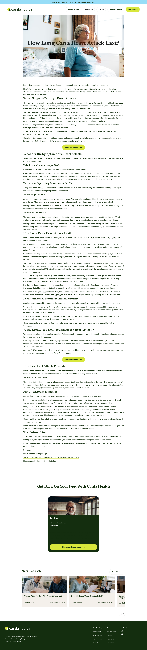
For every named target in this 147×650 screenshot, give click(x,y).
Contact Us (110, 643)
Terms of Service (10, 639)
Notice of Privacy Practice (13, 641)
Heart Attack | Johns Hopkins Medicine (39, 461)
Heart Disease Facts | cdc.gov (35, 454)
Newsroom (110, 639)
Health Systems (111, 631)
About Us (95, 643)
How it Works (97, 631)
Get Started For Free (73, 147)
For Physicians (97, 639)
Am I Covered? (97, 635)
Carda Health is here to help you (91, 425)
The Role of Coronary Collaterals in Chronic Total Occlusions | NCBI (51, 457)
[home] (19, 9)
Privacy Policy (20, 639)
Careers (109, 635)
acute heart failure (45, 403)
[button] (89, 9)
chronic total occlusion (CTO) (37, 269)
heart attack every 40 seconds (76, 85)
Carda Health (28, 419)
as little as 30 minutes (71, 285)
